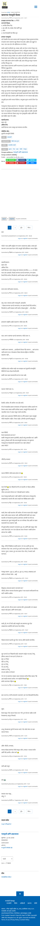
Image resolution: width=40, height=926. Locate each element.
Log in (4, 219)
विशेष (15, 903)
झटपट (10, 149)
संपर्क (29, 913)
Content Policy (24, 920)
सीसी (35, 903)
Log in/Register (6, 824)
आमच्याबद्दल (24, 913)
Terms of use (5, 920)
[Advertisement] (20, 192)
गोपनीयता (17, 913)
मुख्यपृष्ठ (8, 12)
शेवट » (29, 228)
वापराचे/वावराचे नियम (7, 913)
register (12, 219)
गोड (14, 149)
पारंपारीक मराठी (12, 145)
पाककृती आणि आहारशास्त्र (20, 152)
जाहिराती (22, 903)
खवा (17, 149)
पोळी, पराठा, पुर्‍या (15, 141)
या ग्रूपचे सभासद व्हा (6, 847)
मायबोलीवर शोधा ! (6, 877)
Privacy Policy (15, 920)
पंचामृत (25, 149)
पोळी (21, 149)
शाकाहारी (9, 137)
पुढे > (21, 228)
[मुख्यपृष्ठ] (4, 4)
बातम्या (29, 903)
